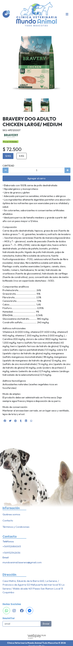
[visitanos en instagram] (14, 610)
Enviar (46, 623)
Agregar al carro (36, 178)
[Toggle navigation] (66, 14)
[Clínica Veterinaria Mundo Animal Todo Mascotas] (36, 14)
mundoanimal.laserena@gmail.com (22, 562)
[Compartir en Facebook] (5, 420)
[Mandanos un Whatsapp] (6, 610)
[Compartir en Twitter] (10, 420)
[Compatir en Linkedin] (26, 420)
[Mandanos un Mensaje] (29, 610)
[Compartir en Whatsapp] (31, 420)
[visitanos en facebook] (21, 610)
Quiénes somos (11, 514)
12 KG (8, 155)
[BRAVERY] (11, 135)
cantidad (8, 165)
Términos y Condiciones (16, 526)
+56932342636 (11, 552)
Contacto (8, 520)
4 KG (21, 155)
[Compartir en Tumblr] (20, 420)
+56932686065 (12, 546)
